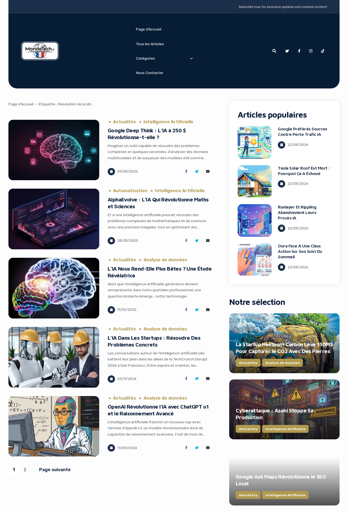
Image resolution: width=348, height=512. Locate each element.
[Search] (274, 51)
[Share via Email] (207, 171)
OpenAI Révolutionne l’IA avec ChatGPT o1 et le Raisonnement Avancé (158, 409)
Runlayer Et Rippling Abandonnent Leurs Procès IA (297, 212)
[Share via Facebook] (186, 171)
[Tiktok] (322, 51)
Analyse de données (165, 260)
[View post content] (53, 150)
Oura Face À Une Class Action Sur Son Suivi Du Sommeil (300, 251)
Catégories (145, 58)
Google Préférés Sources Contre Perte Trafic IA (302, 131)
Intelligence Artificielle (168, 122)
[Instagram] (310, 51)
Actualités (124, 122)
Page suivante (55, 469)
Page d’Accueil (148, 29)
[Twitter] (287, 51)
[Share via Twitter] (196, 171)
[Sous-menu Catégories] (191, 58)
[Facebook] (299, 51)
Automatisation (130, 191)
